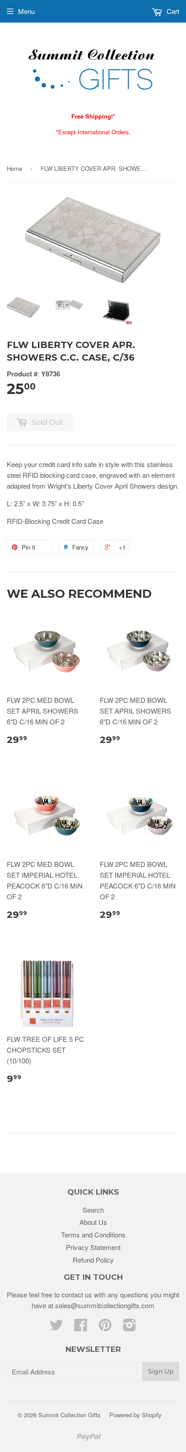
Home (14, 168)
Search (93, 1209)
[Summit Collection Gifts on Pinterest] (105, 1327)
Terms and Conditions (93, 1234)
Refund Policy (93, 1259)
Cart (172, 11)
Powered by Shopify (135, 1415)
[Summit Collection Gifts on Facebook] (81, 1327)
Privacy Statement (93, 1247)
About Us (93, 1222)
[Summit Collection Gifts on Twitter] (56, 1327)
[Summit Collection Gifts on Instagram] (129, 1327)
